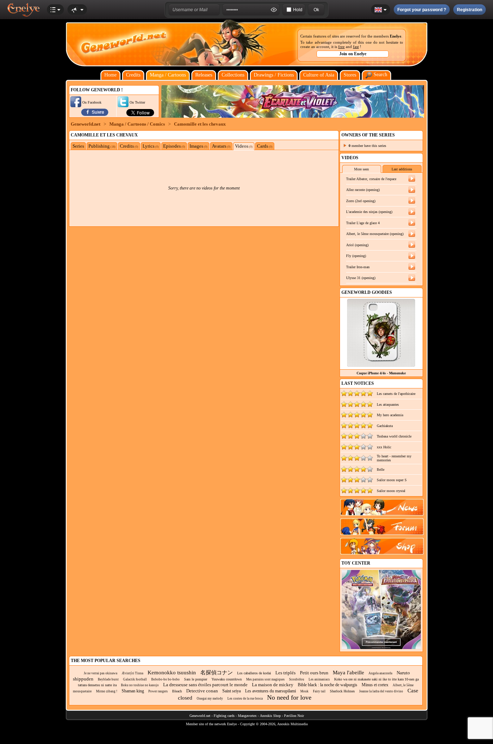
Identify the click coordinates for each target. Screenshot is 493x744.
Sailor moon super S (392, 480)
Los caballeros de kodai (254, 673)
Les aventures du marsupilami (270, 690)
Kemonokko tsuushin (172, 672)
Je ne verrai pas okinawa (100, 673)
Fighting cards (224, 716)
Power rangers (158, 691)
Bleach (177, 691)
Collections (233, 75)
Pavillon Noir (294, 716)
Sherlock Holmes (342, 691)
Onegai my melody (210, 698)
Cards (264, 146)
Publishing (101, 146)
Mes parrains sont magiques (265, 679)
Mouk (304, 691)
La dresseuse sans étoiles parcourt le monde (205, 684)
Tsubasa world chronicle (394, 436)
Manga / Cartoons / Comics (137, 124)
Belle (380, 469)
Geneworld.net (85, 124)
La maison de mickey (272, 684)
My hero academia (390, 415)
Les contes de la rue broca (245, 698)
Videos (244, 146)
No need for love (289, 697)
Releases (203, 75)
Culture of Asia (318, 75)
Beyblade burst (108, 679)
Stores (350, 75)
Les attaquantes (388, 404)
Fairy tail (319, 691)
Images (198, 146)
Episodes (174, 146)
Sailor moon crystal (391, 491)
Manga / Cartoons (168, 75)
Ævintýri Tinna (132, 673)
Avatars (221, 146)
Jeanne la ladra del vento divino (381, 691)
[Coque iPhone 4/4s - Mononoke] (381, 365)
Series (78, 146)
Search (379, 74)
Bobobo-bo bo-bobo (165, 679)
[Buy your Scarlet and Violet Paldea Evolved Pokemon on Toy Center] (381, 648)
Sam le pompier (195, 679)
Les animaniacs (319, 679)
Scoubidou (296, 679)
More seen (361, 169)
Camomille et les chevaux (200, 124)
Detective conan (202, 690)
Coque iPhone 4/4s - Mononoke (381, 373)
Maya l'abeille (348, 672)
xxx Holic (384, 447)
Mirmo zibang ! (106, 691)
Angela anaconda (380, 673)
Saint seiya (231, 690)
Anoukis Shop (270, 716)
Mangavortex (247, 716)
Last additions (402, 169)
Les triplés (285, 672)
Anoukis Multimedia (292, 724)
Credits (133, 75)
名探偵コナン (216, 672)
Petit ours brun (314, 672)
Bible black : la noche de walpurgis (327, 684)
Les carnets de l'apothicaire (396, 394)
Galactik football (135, 679)
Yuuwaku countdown (226, 679)
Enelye (395, 36)
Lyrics (151, 146)
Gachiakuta (385, 426)
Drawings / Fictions (274, 75)
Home (110, 75)
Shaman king (133, 690)
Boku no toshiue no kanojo (140, 685)
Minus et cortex (375, 684)
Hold (297, 9)
